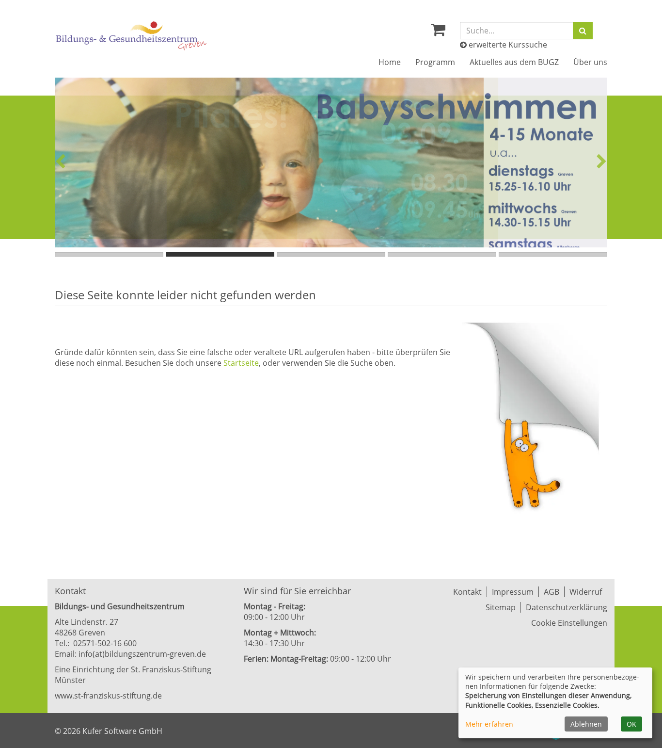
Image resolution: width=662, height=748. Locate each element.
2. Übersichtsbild (220, 254)
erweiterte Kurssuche (507, 44)
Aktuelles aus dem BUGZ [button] (514, 62)
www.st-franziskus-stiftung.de (108, 695)
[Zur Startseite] (131, 35)
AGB (551, 591)
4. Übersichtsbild (442, 254)
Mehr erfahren (489, 724)
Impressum (513, 591)
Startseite (241, 363)
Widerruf (585, 591)
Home (389, 62)
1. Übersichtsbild (109, 254)
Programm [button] (435, 62)
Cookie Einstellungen (569, 623)
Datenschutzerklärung (566, 607)
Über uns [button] (590, 62)
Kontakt (467, 591)
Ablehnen (586, 724)
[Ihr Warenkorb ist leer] (438, 32)
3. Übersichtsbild (331, 254)
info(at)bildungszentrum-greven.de (142, 654)
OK (631, 724)
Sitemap (501, 607)
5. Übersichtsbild (553, 254)
